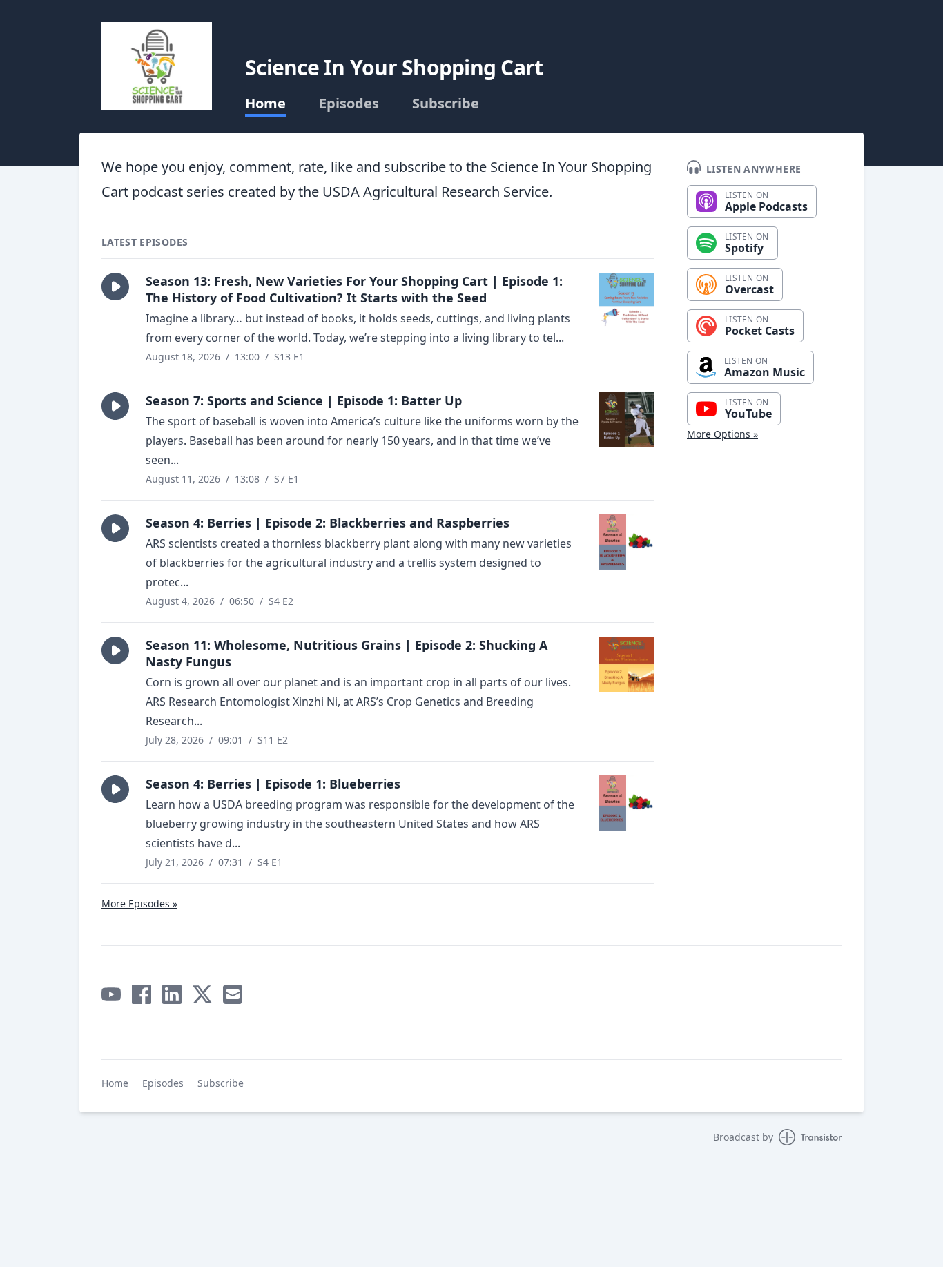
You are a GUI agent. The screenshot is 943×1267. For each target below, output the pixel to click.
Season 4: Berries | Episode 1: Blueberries (273, 783)
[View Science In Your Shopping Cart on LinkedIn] (172, 994)
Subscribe (445, 103)
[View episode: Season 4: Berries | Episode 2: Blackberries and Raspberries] (626, 542)
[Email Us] (232, 994)
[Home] (156, 66)
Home (265, 103)
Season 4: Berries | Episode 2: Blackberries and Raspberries (327, 522)
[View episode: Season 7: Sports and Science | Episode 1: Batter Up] (626, 419)
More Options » (722, 434)
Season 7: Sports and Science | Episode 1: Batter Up (304, 400)
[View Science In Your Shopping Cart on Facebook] (141, 994)
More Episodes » (139, 903)
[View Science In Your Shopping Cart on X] (202, 994)
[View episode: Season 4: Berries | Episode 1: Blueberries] (626, 803)
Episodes (349, 103)
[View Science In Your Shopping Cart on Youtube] (111, 994)
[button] (115, 286)
